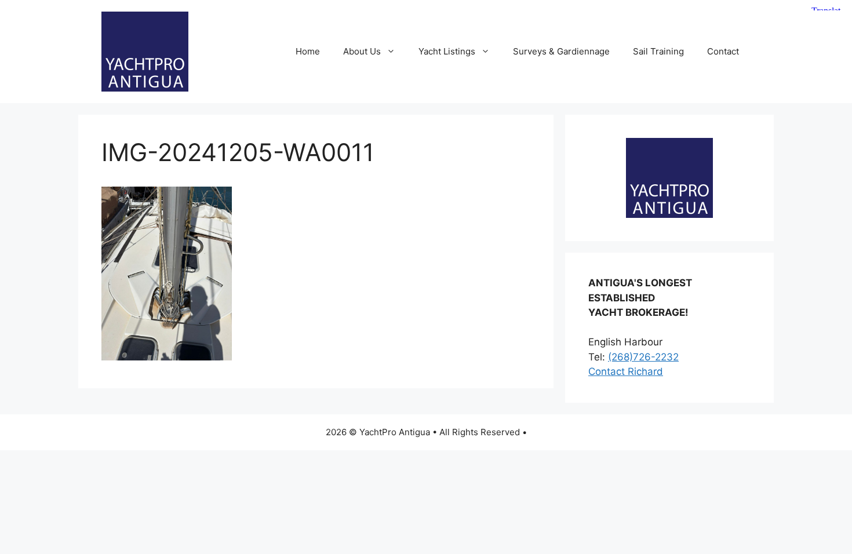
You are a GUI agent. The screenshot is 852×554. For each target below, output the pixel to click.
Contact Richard (625, 371)
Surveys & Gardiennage (561, 51)
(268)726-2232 (643, 357)
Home (308, 51)
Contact (723, 51)
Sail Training (658, 51)
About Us (362, 51)
